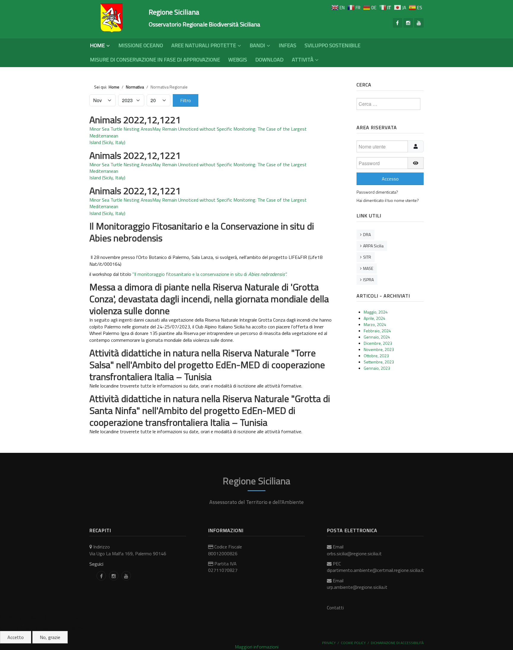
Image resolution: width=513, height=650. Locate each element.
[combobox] (388, 104)
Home (97, 45)
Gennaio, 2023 (377, 368)
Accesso (390, 178)
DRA (367, 234)
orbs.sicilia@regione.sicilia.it (354, 553)
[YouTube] (419, 23)
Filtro (185, 100)
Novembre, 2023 (379, 349)
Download (269, 60)
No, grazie (50, 637)
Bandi (257, 45)
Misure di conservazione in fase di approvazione (155, 60)
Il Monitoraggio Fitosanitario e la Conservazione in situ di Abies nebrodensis (201, 232)
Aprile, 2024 (374, 318)
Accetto (15, 637)
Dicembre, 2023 (378, 343)
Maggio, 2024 (376, 312)
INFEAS (287, 45)
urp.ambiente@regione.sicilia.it (357, 587)
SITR (367, 257)
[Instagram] (408, 23)
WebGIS (237, 60)
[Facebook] (397, 23)
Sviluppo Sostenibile (332, 45)
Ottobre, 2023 (376, 355)
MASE (368, 268)
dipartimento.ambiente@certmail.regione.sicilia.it (375, 570)
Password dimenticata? (377, 192)
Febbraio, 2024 (377, 331)
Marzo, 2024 (375, 324)
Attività (303, 60)
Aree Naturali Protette (203, 45)
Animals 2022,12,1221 (135, 120)
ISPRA (368, 279)
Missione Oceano (140, 45)
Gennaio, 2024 (377, 337)
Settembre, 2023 (379, 362)
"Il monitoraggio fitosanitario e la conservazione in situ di (209, 274)
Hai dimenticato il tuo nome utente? (388, 200)
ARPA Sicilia (373, 246)
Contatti (335, 607)
